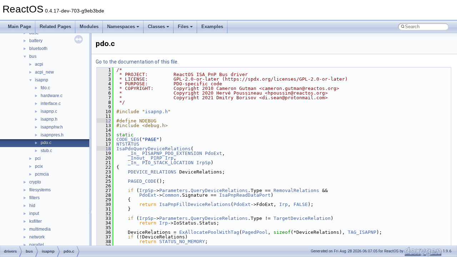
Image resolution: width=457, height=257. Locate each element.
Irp (169, 158)
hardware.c (51, 95)
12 (104, 121)
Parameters (173, 190)
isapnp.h (49, 119)
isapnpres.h (52, 134)
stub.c (46, 150)
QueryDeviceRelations (219, 190)
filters (34, 197)
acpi (39, 64)
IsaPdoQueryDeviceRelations (153, 148)
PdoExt (213, 153)
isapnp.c (49, 111)
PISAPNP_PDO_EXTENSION (172, 153)
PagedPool (255, 232)
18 (104, 148)
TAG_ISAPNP (362, 232)
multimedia (40, 229)
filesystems (40, 189)
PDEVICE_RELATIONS (152, 172)
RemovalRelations (296, 190)
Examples (212, 26)
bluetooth (38, 48)
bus (32, 56)
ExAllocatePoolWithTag (209, 232)
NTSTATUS (127, 144)
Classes (156, 26)
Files (183, 26)
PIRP (156, 158)
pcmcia (42, 174)
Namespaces (121, 26)
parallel (36, 244)
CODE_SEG (127, 139)
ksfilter (35, 221)
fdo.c (45, 87)
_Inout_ (138, 158)
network (37, 237)
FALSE (300, 204)
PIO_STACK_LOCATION (168, 162)
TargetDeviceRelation (302, 218)
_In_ (133, 153)
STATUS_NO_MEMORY (182, 241)
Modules (89, 26)
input (34, 213)
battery (35, 40)
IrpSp (203, 162)
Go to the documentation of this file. (137, 62)
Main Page (19, 26)
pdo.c (46, 142)
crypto (35, 182)
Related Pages (55, 26)
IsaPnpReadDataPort (245, 195)
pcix (39, 166)
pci (38, 158)
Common (170, 195)
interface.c (51, 103)
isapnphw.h (52, 127)
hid (32, 205)
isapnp (41, 79)
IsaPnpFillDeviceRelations (195, 204)
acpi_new (44, 72)
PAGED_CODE (142, 181)
